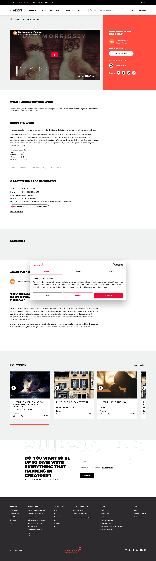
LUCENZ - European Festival (72, 402)
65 (90, 413)
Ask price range (121, 53)
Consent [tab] (46, 272)
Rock (13, 167)
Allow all (108, 295)
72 (47, 415)
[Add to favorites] (149, 32)
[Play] (13, 387)
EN (141, 3)
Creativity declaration (35, 517)
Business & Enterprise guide (82, 517)
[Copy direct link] (134, 73)
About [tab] (110, 272)
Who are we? (14, 510)
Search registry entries (35, 523)
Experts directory (33, 533)
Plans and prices (78, 510)
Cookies (103, 517)
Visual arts (33, 10)
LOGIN (132, 10)
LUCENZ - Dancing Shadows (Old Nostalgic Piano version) (28, 404)
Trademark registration (35, 514)
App (55, 520)
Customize (77, 295)
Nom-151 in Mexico (106, 529)
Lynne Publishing (122, 40)
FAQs (135, 510)
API (29, 536)
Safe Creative (17, 2)
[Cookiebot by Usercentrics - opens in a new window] (114, 264)
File (55, 526)
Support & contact (140, 514)
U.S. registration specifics (36, 520)
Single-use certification (81, 514)
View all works (139, 365)
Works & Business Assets (36, 510)
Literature (54, 10)
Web (55, 510)
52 (134, 413)
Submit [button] (87, 475)
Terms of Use (104, 510)
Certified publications (35, 529)
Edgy (50, 167)
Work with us (138, 517)
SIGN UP (142, 10)
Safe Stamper (38, 2)
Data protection (105, 523)
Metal (59, 167)
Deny (47, 295)
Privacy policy (104, 514)
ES (144, 3)
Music (44, 10)
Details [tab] (78, 272)
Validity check (32, 526)
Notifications (58, 517)
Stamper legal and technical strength (112, 526)
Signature (57, 523)
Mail (55, 514)
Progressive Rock (38, 167)
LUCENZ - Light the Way (113, 402)
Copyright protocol (106, 520)
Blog (52, 2)
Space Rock (24, 167)
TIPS (46, 2)
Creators (27, 2)
